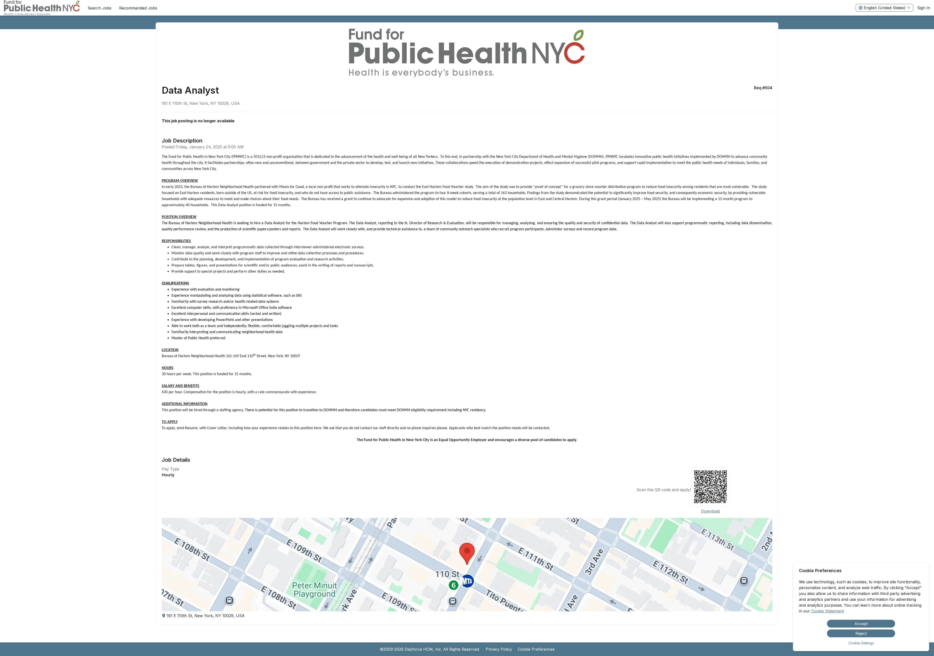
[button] (467, 564)
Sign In (923, 7)
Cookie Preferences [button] (536, 649)
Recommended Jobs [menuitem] (138, 8)
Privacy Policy (499, 649)
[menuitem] (42, 8)
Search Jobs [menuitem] (99, 8)
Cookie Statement (827, 611)
